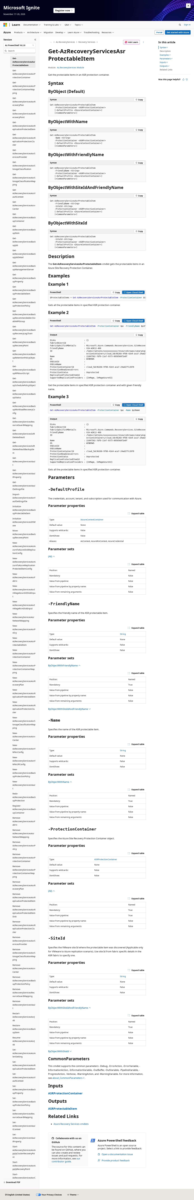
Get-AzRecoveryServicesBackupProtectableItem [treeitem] (24, 290)
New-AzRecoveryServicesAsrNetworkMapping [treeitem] (23, 617)
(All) (50, 556)
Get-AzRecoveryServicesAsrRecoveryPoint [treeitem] (24, 114)
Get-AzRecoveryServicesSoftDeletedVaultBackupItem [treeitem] (23, 447)
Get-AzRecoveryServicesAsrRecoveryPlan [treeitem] (24, 101)
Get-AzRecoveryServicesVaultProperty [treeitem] (23, 473)
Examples (164, 55)
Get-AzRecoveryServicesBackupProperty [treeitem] (24, 278)
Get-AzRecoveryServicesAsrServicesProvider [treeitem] (23, 153)
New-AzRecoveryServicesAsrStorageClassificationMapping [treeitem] (24, 722)
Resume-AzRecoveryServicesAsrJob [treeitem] (23, 1041)
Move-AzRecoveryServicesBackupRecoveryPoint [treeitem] (24, 534)
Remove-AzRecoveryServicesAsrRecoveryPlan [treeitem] (24, 885)
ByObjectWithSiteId (58, 1051)
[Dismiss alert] (188, 5)
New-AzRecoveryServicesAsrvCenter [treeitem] (23, 736)
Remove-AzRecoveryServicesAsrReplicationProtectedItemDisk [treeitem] (24, 911)
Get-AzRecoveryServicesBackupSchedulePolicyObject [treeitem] (24, 382)
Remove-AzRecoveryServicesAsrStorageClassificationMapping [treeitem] (24, 954)
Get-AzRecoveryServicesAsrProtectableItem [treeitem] (23, 62)
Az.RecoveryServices (65, 42)
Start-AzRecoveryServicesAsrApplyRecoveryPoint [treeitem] (24, 1165)
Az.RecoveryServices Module (70, 67)
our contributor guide (66, 1160)
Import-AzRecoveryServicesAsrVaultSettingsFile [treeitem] (23, 498)
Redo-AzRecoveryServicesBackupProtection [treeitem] (24, 797)
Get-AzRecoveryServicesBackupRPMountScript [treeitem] (24, 370)
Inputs (163, 62)
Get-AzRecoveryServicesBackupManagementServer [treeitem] (24, 266)
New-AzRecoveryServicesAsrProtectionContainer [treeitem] (23, 653)
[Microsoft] (5, 25)
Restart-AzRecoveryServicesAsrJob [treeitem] (23, 1017)
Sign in (187, 24)
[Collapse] (35, 39)
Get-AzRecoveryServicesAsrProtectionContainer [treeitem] (23, 74)
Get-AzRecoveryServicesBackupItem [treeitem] (24, 229)
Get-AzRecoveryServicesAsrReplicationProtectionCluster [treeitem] (24, 139)
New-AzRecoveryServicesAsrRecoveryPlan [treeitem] (24, 681)
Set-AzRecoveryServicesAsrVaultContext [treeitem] (23, 1077)
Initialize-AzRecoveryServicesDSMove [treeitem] (24, 522)
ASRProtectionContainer (105, 859)
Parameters (165, 58)
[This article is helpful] (183, 79)
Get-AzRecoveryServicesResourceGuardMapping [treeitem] (23, 421)
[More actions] (143, 42)
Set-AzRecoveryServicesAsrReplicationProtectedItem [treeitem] (24, 1065)
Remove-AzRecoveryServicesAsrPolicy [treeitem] (23, 845)
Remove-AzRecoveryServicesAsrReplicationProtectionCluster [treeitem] (24, 926)
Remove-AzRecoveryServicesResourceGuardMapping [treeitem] (23, 992)
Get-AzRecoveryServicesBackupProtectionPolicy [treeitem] (24, 302)
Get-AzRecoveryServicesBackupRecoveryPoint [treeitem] (24, 342)
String (123, 634)
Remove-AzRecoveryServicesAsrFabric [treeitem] (23, 821)
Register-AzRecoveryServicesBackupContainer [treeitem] (24, 809)
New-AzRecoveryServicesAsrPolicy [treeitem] (23, 629)
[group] (97, 298)
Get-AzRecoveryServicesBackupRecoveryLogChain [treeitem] (24, 330)
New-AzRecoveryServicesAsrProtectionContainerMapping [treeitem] (23, 667)
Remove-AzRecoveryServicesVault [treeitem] (23, 1005)
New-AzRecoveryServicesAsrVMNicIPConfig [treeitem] (23, 761)
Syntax (163, 47)
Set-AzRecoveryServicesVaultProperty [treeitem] (23, 1138)
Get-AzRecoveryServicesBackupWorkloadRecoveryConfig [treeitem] (24, 407)
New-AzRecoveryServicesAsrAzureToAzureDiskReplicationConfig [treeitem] (24, 548)
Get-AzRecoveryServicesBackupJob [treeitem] (24, 242)
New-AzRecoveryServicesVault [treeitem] (23, 785)
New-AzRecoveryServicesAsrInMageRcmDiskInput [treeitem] (23, 605)
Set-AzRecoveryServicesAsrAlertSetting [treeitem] (24, 1053)
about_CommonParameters (67, 1077)
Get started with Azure (178, 32)
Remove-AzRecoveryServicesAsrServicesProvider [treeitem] (23, 940)
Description (165, 51)
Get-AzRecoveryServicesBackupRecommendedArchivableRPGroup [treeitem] (24, 316)
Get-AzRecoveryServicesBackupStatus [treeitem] (24, 394)
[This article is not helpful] (186, 79)
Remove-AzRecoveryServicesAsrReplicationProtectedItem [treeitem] (24, 897)
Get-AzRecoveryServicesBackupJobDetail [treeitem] (24, 254)
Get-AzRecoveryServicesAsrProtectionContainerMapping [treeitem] (23, 87)
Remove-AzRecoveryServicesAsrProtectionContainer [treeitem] (23, 858)
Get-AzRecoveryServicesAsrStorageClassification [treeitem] (23, 165)
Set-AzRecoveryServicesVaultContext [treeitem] (23, 1126)
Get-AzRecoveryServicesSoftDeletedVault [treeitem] (23, 434)
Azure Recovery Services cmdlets (71, 1124)
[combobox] (19, 45)
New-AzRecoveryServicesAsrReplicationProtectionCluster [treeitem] (24, 707)
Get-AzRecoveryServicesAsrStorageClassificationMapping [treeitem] (24, 179)
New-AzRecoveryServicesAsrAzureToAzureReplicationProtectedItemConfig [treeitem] (24, 563)
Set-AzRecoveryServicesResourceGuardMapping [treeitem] (23, 1114)
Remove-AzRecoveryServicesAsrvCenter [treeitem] (23, 968)
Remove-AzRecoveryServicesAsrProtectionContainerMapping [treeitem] (23, 871)
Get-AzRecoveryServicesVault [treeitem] (23, 461)
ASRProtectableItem (62, 1108)
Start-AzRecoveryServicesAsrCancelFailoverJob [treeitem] (24, 1178)
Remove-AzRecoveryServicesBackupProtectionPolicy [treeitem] (24, 980)
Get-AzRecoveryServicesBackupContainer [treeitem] (24, 217)
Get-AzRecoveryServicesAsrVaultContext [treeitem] (23, 193)
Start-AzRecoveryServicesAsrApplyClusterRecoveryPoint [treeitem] (24, 1151)
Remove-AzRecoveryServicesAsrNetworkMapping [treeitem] (23, 833)
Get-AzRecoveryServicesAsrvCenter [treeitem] (23, 205)
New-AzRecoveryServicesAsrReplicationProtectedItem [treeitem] (24, 693)
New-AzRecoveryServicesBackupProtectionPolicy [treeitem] (24, 773)
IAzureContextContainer (92, 519)
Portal (159, 32)
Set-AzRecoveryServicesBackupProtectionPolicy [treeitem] (24, 1101)
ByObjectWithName (59, 781)
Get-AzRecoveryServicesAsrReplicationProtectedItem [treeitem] (24, 126)
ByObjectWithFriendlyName (63, 665)
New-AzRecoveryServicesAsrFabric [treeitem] (23, 577)
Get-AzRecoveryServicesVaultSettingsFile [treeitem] (23, 485)
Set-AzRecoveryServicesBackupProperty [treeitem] (24, 1089)
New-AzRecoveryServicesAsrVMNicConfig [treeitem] (23, 748)
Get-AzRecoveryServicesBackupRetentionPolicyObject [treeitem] (24, 356)
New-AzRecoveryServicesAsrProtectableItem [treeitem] (23, 641)
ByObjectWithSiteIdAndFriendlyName (68, 709)
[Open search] (180, 24)
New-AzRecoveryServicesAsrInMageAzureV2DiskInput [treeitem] (24, 591)
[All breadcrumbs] (50, 42)
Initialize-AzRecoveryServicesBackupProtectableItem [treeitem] (24, 510)
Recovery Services (86, 42)
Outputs (164, 66)
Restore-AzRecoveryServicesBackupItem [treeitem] (24, 1029)
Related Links (166, 69)
